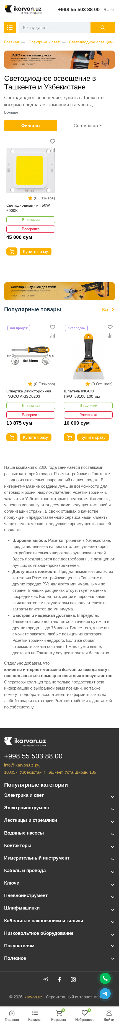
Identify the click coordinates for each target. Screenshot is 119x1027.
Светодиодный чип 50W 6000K (28, 208)
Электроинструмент (27, 807)
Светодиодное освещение (93, 42)
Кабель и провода (25, 870)
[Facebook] (59, 979)
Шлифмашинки (22, 908)
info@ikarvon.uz (18, 765)
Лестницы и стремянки (30, 820)
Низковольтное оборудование (38, 933)
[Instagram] (73, 979)
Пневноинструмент (26, 895)
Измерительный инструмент (36, 858)
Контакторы (18, 845)
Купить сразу (35, 251)
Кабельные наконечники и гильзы (43, 920)
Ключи (11, 883)
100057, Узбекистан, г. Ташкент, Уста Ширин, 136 (50, 772)
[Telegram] (45, 979)
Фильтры (30, 125)
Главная (11, 42)
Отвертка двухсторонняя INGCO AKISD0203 (28, 394)
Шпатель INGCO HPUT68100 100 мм (82, 394)
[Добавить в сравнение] (52, 149)
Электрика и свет (44, 42)
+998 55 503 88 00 (79, 9)
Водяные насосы (24, 833)
